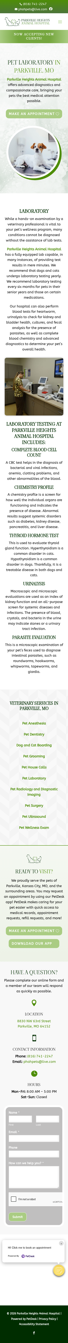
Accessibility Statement (34, 1324)
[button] (59, 1270)
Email (14, 1132)
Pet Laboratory (34, 778)
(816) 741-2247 (40, 1056)
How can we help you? (26, 1163)
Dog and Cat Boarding (34, 745)
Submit (17, 1217)
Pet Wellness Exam (34, 828)
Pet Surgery (34, 806)
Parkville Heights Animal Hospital (34, 79)
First (11, 1124)
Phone (13, 1147)
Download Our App (32, 944)
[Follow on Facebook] (34, 1333)
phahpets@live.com (39, 1062)
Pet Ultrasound (34, 817)
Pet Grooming (34, 756)
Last (38, 1124)
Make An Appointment (32, 114)
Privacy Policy (47, 1319)
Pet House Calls (34, 767)
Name (14, 1112)
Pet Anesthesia (34, 723)
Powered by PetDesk (24, 1319)
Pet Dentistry (34, 734)
